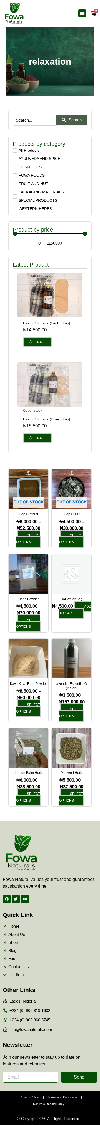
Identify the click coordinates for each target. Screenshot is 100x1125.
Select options (28, 538)
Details (50, 295)
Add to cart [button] (75, 610)
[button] (82, 13)
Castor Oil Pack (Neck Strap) (46, 323)
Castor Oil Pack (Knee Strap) (46, 419)
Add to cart (37, 342)
